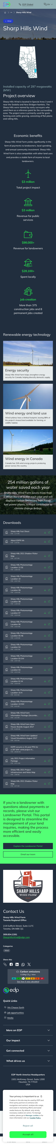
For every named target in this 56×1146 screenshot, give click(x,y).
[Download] (45, 532)
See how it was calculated (28, 981)
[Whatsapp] (23, 964)
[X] (29, 964)
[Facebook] (11, 964)
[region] (28, 1116)
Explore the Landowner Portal (28, 846)
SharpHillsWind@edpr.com (16, 937)
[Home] (6, 12)
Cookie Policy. (35, 1118)
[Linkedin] (17, 964)
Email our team (28, 854)
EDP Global (27, 4)
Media (10, 1018)
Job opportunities (15, 1012)
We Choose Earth (15, 1007)
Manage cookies (32, 1115)
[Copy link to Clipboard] (5, 964)
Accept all (28, 1134)
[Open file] (49, 532)
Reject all (28, 1125)
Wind (7, 950)
